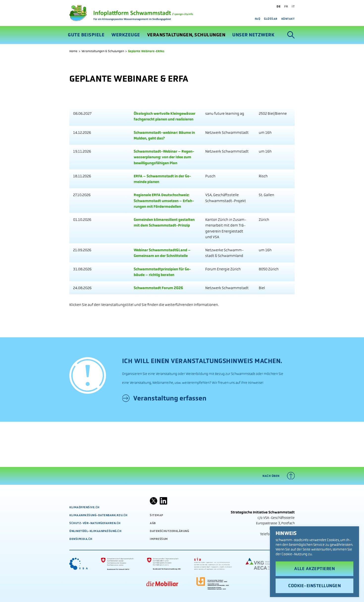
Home (73, 51)
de (279, 6)
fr (286, 6)
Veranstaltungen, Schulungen (186, 35)
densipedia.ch (80, 539)
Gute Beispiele (86, 35)
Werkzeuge (125, 35)
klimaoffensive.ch (84, 507)
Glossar (271, 19)
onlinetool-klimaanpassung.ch (95, 531)
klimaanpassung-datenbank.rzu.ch (98, 515)
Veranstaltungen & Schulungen (102, 51)
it (293, 6)
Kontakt (288, 19)
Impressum (159, 539)
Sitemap (156, 515)
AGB (153, 523)
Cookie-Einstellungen (314, 585)
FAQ (257, 19)
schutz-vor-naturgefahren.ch (95, 523)
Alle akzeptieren (314, 568)
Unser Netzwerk (253, 35)
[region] (314, 561)
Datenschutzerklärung (169, 531)
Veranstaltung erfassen (170, 398)
